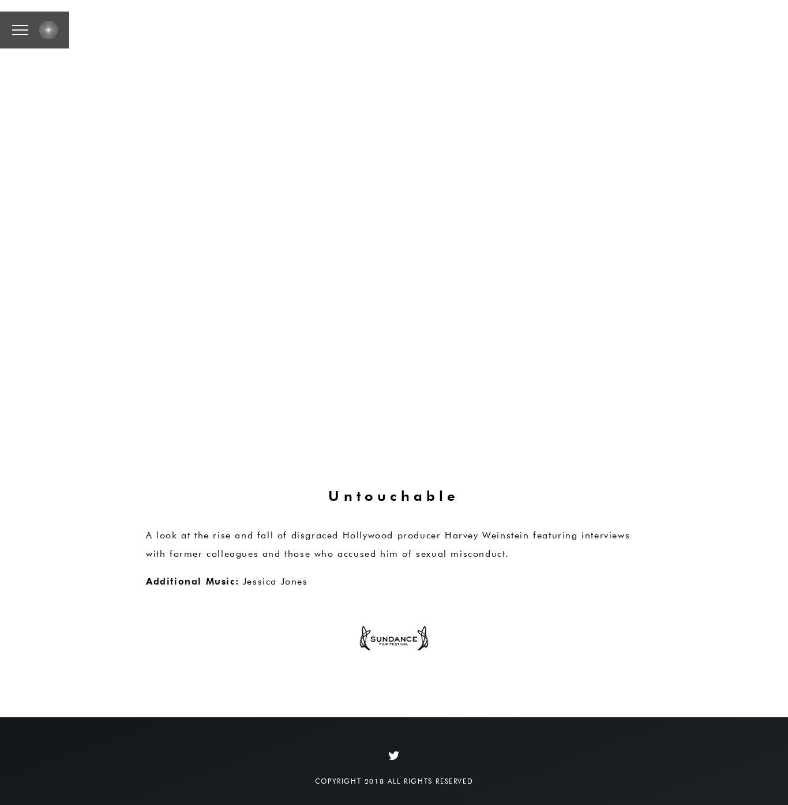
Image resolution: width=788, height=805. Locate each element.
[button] (20, 30)
